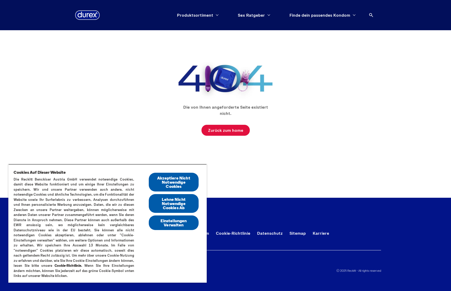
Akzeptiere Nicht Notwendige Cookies (173, 182)
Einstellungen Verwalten (174, 222)
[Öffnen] (371, 15)
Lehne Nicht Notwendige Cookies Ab (174, 203)
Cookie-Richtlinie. (68, 265)
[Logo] (87, 15)
